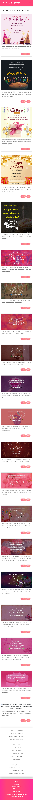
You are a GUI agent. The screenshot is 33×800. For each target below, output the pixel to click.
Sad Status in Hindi (16, 745)
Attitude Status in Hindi (16, 747)
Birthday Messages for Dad (16, 770)
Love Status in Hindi (16, 742)
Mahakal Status (16, 759)
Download (23, 53)
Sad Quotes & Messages (16, 733)
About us (16, 784)
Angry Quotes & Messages (16, 739)
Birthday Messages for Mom (16, 767)
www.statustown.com (16, 796)
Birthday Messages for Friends (16, 773)
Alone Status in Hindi (16, 750)
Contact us (16, 791)
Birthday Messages (16, 764)
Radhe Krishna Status (16, 762)
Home (16, 781)
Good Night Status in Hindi (16, 753)
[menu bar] (30, 3)
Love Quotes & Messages (16, 730)
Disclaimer (16, 789)
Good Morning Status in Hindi (16, 756)
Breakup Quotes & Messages (16, 736)
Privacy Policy (16, 786)
